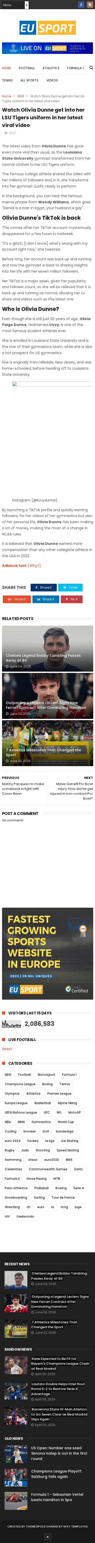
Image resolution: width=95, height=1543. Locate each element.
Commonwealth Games (48, 1169)
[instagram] (90, 5)
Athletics (51, 68)
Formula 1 (75, 68)
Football (27, 68)
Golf (46, 1131)
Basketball (42, 1103)
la (52, 1207)
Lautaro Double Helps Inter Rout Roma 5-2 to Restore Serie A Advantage (58, 1389)
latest (7, 1048)
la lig (64, 1207)
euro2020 (51, 1160)
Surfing (39, 1197)
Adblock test (14, 565)
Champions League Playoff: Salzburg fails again (56, 1474)
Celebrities (13, 1169)
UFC (47, 1112)
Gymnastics (41, 1122)
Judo (25, 1150)
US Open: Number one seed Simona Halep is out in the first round (59, 1453)
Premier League (59, 1093)
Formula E (12, 1178)
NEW (20, 96)
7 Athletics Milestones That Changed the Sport (43, 752)
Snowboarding (16, 1197)
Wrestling (12, 1207)
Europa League (16, 1103)
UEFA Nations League (21, 1112)
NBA (8, 1122)
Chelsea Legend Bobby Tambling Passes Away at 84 (43, 658)
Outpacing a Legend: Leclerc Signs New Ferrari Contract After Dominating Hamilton (46, 705)
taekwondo (25, 1216)
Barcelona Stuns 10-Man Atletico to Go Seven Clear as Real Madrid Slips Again (59, 1414)
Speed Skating (68, 1150)
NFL (59, 1112)
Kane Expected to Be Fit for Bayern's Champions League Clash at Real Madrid (60, 1363)
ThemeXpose (36, 1526)
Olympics (12, 1093)
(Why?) (34, 565)
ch (28, 1207)
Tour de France (63, 1197)
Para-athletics (16, 1188)
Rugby (9, 1150)
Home (6, 68)
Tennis (7, 80)
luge (78, 1207)
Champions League (20, 1084)
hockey (33, 1141)
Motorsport (46, 1074)
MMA (21, 1122)
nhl (7, 1216)
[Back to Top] (47, 1536)
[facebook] (81, 5)
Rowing (61, 1188)
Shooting (43, 1150)
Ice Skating (69, 1141)
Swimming (13, 1160)
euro (40, 1207)
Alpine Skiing (67, 1103)
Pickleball (41, 1188)
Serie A (78, 1188)
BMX (69, 1160)
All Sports (30, 80)
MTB (56, 1178)
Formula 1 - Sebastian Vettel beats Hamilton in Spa (57, 1497)
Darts (78, 1169)
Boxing (47, 1084)
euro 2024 (13, 1141)
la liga (49, 1141)
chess (32, 1160)
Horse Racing (37, 1178)
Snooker (29, 1131)
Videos (52, 80)
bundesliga (64, 1131)
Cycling (10, 1131)
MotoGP (74, 1112)
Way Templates (75, 1526)
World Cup (66, 1122)
